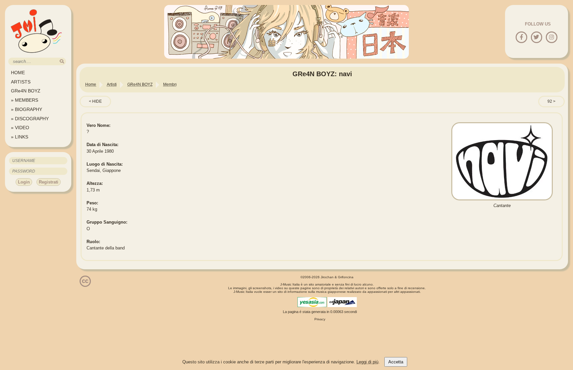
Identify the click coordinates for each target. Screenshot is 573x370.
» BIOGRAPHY (26, 109)
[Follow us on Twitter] (536, 37)
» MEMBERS (24, 100)
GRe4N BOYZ (25, 90)
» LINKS (19, 136)
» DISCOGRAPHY (30, 118)
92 (549, 101)
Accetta (395, 361)
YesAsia (312, 302)
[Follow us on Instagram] (551, 37)
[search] (62, 61)
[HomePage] (36, 55)
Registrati (48, 182)
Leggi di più (367, 361)
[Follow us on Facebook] (521, 37)
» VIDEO (20, 127)
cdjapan (342, 302)
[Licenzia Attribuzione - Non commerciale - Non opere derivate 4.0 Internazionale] (85, 284)
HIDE (97, 101)
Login (24, 182)
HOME (18, 72)
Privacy (319, 319)
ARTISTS (21, 81)
